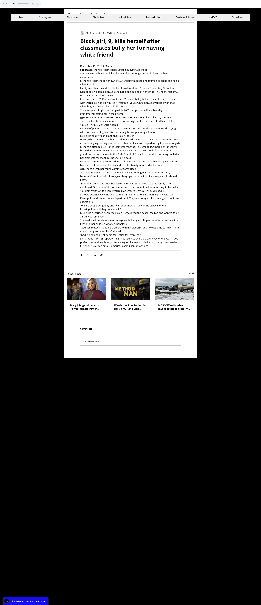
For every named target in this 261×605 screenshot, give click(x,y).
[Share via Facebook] (81, 255)
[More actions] (179, 33)
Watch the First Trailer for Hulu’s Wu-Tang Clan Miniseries (130, 307)
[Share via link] (101, 255)
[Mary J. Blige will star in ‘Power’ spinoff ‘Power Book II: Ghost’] (86, 289)
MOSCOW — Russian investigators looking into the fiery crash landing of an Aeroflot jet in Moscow (174, 307)
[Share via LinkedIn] (95, 255)
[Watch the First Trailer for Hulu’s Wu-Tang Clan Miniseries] (130, 289)
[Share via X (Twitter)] (88, 255)
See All (191, 273)
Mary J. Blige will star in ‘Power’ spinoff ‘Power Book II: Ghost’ (84, 307)
